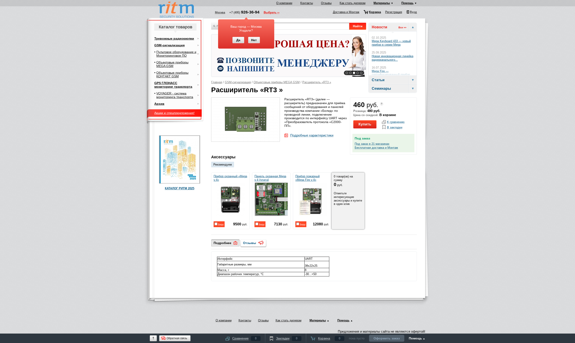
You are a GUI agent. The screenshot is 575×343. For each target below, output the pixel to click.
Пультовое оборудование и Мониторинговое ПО (176, 53)
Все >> (402, 27)
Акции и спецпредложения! (174, 113)
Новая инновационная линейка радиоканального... (392, 57)
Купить (364, 124)
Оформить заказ (387, 338)
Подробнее (222, 243)
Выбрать (270, 13)
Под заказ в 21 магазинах (372, 144)
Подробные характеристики (311, 135)
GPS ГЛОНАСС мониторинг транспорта (173, 84)
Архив (159, 103)
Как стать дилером (352, 3)
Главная (216, 82)
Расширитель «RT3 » (316, 82)
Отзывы (326, 3)
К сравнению (396, 122)
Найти (358, 26)
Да (238, 40)
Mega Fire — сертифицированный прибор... (392, 72)
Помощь (407, 3)
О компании (284, 3)
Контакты (306, 3)
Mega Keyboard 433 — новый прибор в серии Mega (391, 42)
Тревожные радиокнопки (174, 38)
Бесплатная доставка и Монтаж (376, 147)
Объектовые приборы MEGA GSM (277, 82)
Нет (254, 40)
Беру (220, 224)
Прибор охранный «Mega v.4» (230, 178)
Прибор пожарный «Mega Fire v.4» (307, 178)
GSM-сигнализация (238, 82)
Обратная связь (177, 338)
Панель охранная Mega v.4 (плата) (270, 178)
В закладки (394, 127)
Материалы (382, 3)
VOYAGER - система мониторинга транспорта (174, 95)
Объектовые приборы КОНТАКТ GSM (172, 74)
